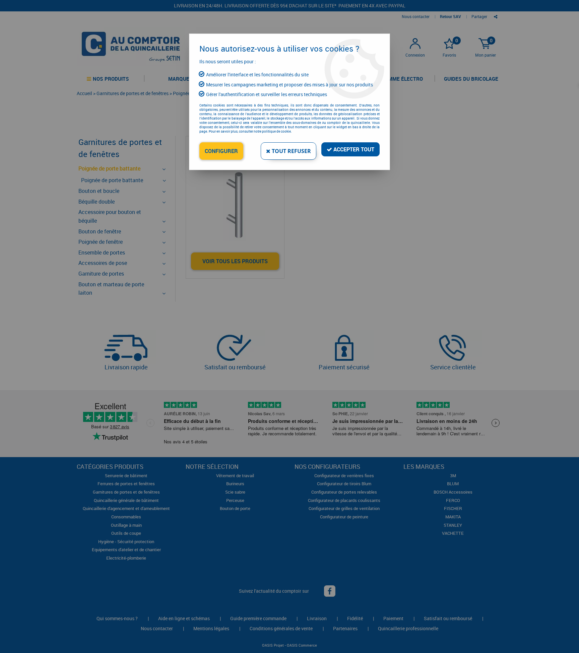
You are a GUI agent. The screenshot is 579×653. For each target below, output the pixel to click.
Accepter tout (353, 149)
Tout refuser (290, 151)
